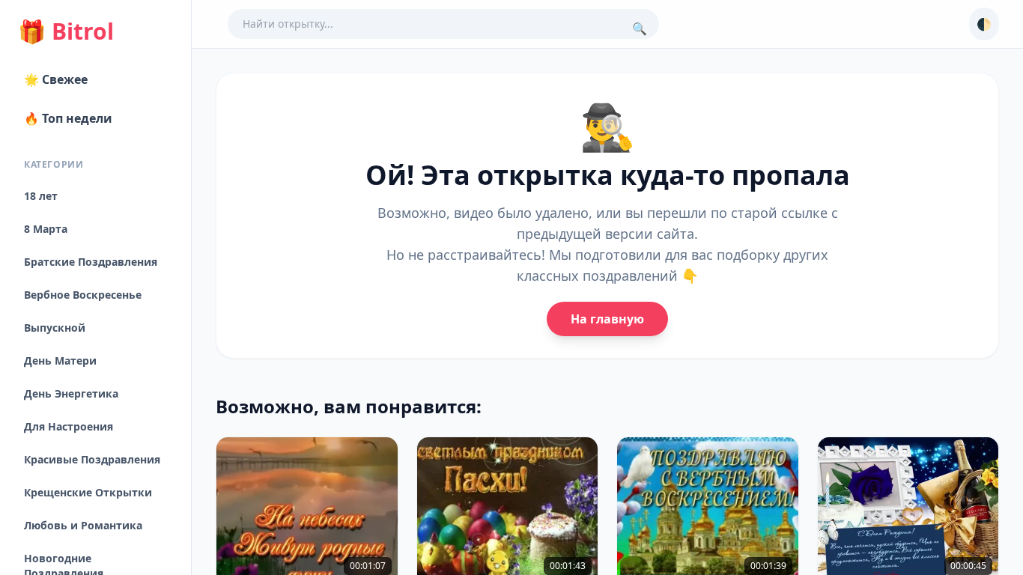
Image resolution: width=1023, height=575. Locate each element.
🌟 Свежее (56, 79)
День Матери (60, 360)
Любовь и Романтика (83, 525)
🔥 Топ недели (68, 118)
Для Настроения (68, 426)
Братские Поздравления (90, 262)
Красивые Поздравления (92, 459)
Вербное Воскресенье (83, 295)
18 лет (41, 196)
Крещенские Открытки (88, 492)
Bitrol (66, 31)
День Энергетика (71, 393)
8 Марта (45, 229)
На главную (607, 319)
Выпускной (54, 327)
